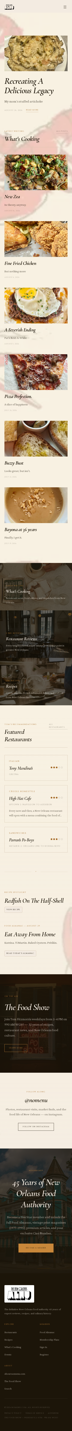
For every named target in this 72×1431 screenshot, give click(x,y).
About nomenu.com (14, 1373)
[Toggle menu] (65, 7)
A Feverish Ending (19, 330)
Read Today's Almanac (20, 953)
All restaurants (57, 726)
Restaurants (10, 1332)
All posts (62, 131)
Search (8, 1388)
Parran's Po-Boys (21, 840)
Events (7, 1354)
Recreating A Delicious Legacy (29, 86)
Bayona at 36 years (20, 529)
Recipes (8, 1339)
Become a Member (36, 1248)
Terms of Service (34, 1413)
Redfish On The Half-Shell (34, 901)
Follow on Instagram (36, 1127)
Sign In (43, 1347)
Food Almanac (47, 1332)
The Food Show (12, 1381)
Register (44, 1354)
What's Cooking (12, 1347)
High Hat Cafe (20, 798)
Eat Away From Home (29, 934)
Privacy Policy (13, 1413)
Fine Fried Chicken (20, 263)
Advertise (53, 1413)
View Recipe (13, 909)
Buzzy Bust (13, 463)
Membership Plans (49, 1339)
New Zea (12, 197)
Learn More (16, 1048)
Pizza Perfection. (18, 396)
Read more (32, 110)
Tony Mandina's (21, 768)
